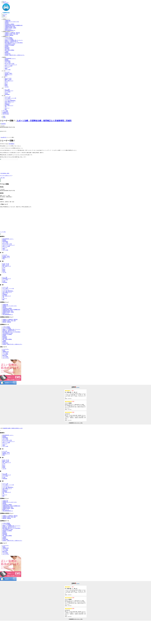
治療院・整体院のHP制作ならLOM (15, 428)
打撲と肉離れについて (9, 101)
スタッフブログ (5, 114)
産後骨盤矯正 (7, 60)
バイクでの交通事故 (9, 38)
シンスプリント (8, 99)
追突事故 (6, 46)
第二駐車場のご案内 (5, 173)
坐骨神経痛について (9, 90)
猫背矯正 (6, 59)
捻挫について (7, 103)
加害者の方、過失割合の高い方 (11, 41)
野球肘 (6, 84)
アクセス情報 (5, 356)
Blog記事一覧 (3, 137)
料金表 (3, 350)
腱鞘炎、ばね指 (8, 79)
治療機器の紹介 (5, 112)
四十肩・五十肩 (8, 78)
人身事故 (6, 51)
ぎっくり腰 (7, 89)
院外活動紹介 (11, 143)
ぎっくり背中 (7, 91)
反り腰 (6, 93)
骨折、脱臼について (9, 80)
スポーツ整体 (7, 62)
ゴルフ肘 (6, 86)
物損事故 (6, 52)
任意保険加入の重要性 (9, 24)
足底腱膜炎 (7, 104)
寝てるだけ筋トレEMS (9, 63)
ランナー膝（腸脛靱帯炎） (10, 100)
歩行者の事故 (7, 53)
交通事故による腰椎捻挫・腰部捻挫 (12, 32)
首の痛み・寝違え (8, 73)
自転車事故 (7, 48)
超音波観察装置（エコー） (10, 58)
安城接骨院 (5, 428)
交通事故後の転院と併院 (10, 26)
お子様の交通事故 (8, 37)
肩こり (6, 83)
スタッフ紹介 (5, 110)
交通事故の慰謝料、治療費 (10, 27)
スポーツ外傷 (7, 69)
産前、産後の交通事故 (9, 50)
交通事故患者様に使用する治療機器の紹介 (14, 25)
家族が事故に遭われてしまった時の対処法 (14, 42)
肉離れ (6, 68)
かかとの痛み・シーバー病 (10, 98)
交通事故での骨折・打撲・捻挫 (11, 34)
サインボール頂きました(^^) (6, 175)
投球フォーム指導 (8, 65)
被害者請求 (7, 47)
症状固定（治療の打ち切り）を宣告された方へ (15, 55)
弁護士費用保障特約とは (10, 30)
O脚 (5, 106)
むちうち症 (7, 72)
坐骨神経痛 (7, 94)
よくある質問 (5, 111)
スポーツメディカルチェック (11, 64)
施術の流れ (4, 355)
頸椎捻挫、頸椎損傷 (9, 35)
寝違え (6, 75)
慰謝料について (8, 29)
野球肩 (6, 85)
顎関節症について (8, 74)
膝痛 (6, 109)
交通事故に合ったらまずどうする (12, 21)
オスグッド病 (7, 96)
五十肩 (6, 82)
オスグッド (7, 107)
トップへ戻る (3, 231)
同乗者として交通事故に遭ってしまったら (14, 40)
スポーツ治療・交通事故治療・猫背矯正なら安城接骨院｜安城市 (44, 121)
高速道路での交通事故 (9, 45)
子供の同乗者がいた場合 (10, 43)
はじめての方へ (5, 349)
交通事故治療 (7, 20)
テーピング (7, 67)
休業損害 (6, 22)
